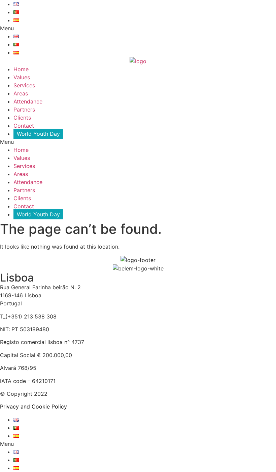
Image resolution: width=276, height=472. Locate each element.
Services (24, 85)
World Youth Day (38, 133)
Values (21, 77)
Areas (20, 93)
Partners (24, 109)
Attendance (27, 101)
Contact (23, 125)
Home (21, 69)
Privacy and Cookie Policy (33, 406)
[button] (138, 28)
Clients (22, 117)
